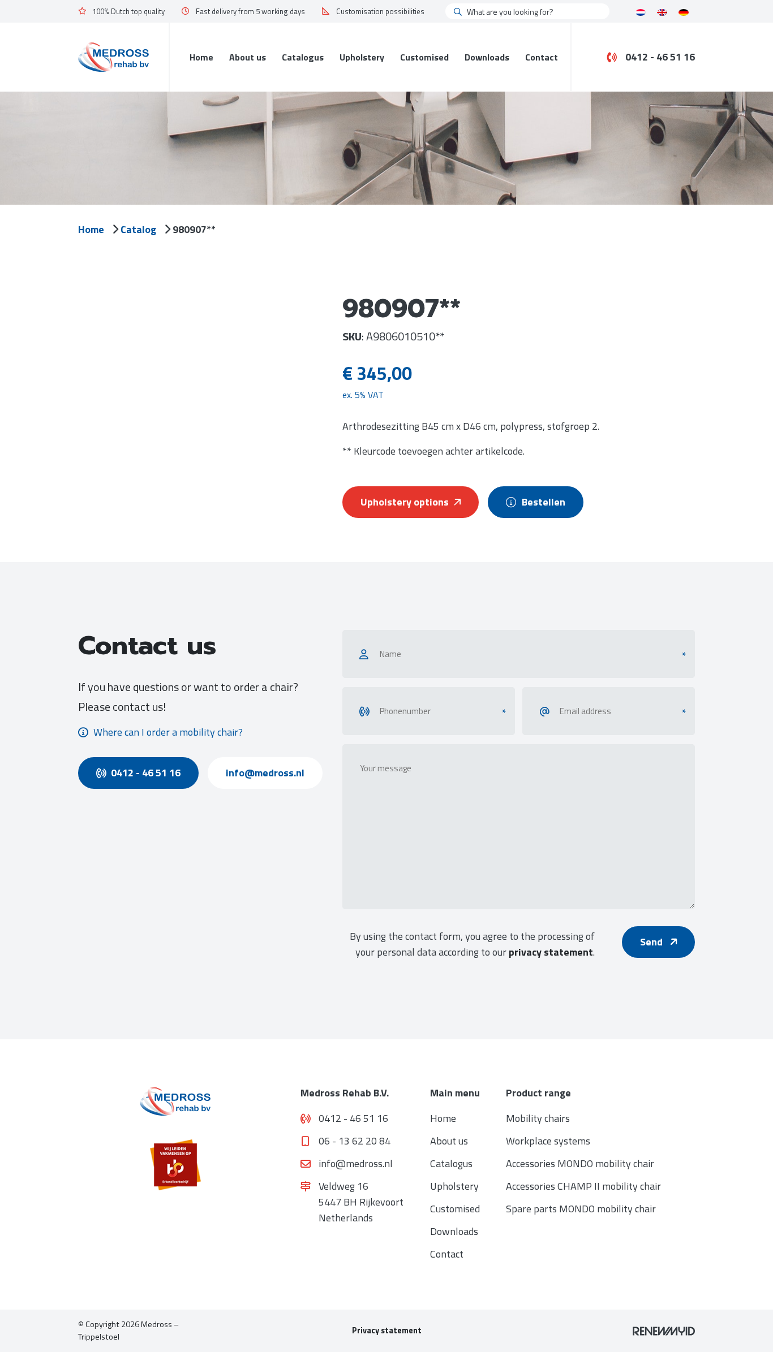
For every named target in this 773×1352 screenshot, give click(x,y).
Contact (541, 57)
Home (201, 57)
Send (652, 941)
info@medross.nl (265, 772)
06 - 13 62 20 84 (354, 1140)
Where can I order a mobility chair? (168, 732)
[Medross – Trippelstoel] (113, 56)
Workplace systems (548, 1140)
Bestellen (543, 501)
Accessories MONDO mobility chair (580, 1163)
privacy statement (551, 952)
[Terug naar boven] (750, 1329)
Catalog (138, 229)
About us (247, 57)
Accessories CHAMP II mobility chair (583, 1186)
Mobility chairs (538, 1118)
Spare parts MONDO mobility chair (581, 1208)
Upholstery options (404, 501)
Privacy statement (387, 1330)
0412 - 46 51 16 (660, 57)
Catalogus (303, 57)
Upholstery (362, 57)
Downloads (487, 57)
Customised (424, 57)
